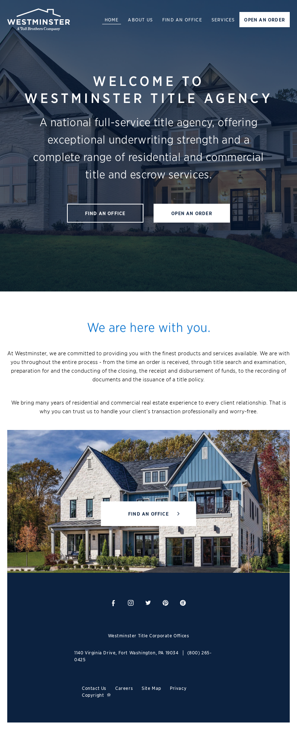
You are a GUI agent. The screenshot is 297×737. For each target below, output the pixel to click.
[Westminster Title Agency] (38, 19)
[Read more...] (113, 603)
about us (140, 19)
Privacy (178, 688)
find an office (182, 19)
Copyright (93, 694)
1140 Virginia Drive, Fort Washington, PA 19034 (126, 652)
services (223, 19)
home (112, 19)
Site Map (151, 688)
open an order (264, 19)
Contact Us (94, 688)
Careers (124, 688)
